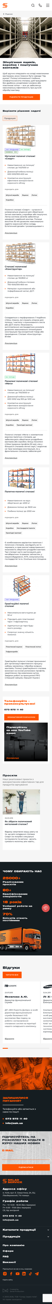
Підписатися (26, 1167)
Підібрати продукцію (21, 97)
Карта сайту (8, 1280)
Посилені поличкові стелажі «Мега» (21, 382)
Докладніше (11, 233)
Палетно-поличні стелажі (20, 491)
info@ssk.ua (14, 1123)
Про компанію (14, 1245)
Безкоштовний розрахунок (21, 717)
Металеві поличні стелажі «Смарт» (20, 157)
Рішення (9, 14)
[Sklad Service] (5, 5)
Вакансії (9, 1262)
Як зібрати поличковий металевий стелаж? (18, 823)
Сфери (8, 1251)
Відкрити (9, 1038)
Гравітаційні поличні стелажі (17, 605)
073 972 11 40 (13, 710)
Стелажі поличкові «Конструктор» (16, 267)
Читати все (12, 975)
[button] (46, 908)
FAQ (6, 1257)
